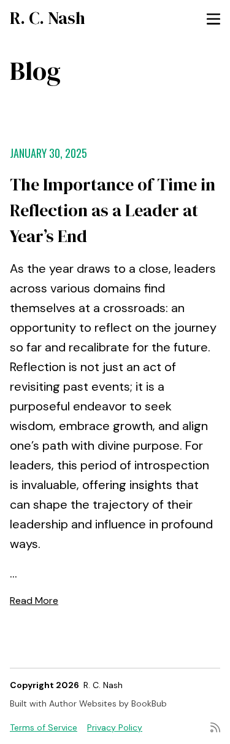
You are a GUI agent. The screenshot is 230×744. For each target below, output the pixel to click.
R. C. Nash (47, 17)
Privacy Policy (114, 727)
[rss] (215, 727)
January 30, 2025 (48, 153)
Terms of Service (43, 727)
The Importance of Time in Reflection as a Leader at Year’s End (112, 210)
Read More (34, 600)
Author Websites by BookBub (108, 703)
